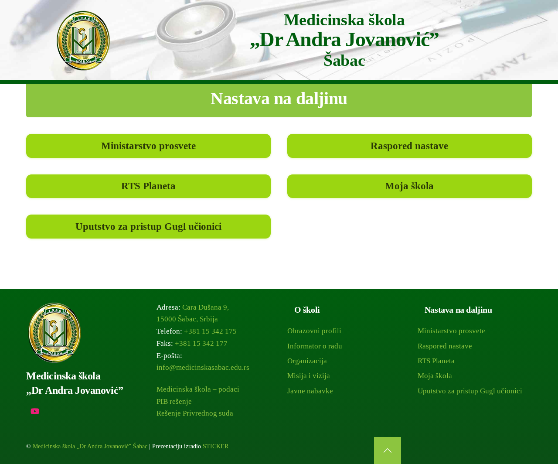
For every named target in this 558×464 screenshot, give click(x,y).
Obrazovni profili (314, 331)
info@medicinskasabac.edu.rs (203, 367)
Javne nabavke (310, 391)
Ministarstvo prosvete (148, 145)
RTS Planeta (148, 185)
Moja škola (409, 185)
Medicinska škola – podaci (198, 389)
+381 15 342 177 (201, 343)
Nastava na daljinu (279, 98)
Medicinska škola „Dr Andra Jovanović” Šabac (90, 446)
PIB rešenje (174, 401)
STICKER (215, 446)
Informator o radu (314, 346)
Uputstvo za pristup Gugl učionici (148, 226)
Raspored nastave (409, 145)
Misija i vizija (308, 376)
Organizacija (307, 361)
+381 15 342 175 (210, 331)
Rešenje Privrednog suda (195, 413)
